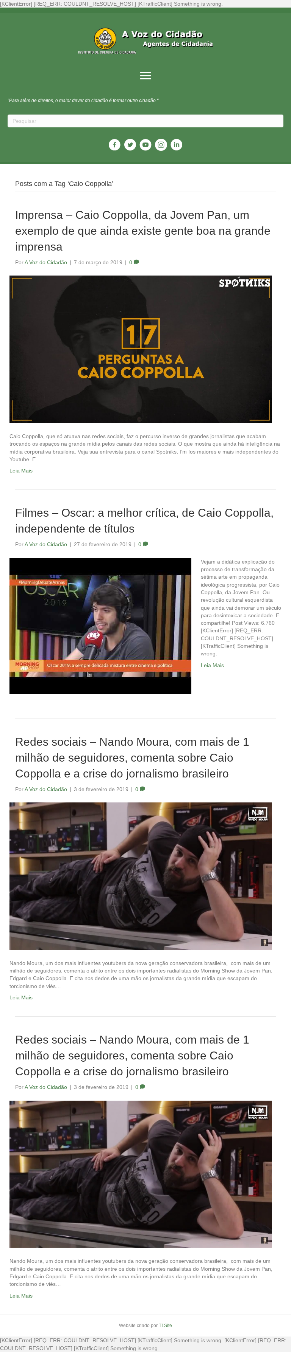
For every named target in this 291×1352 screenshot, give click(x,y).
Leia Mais (21, 471)
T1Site (165, 1325)
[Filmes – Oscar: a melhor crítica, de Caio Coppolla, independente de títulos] (100, 625)
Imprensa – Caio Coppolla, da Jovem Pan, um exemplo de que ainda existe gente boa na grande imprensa (143, 231)
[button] (145, 76)
